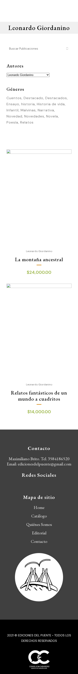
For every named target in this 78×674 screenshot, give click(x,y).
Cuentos (14, 98)
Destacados (56, 98)
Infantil (12, 110)
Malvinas (28, 110)
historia (28, 104)
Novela (52, 116)
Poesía (12, 122)
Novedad (14, 116)
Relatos (27, 122)
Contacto (39, 541)
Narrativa (46, 110)
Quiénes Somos (39, 524)
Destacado (33, 98)
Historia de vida (51, 104)
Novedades (34, 116)
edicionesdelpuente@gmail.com (44, 464)
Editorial (39, 532)
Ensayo (12, 104)
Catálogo (39, 515)
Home (39, 507)
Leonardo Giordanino (39, 251)
